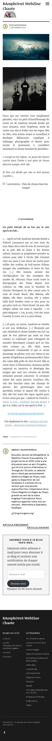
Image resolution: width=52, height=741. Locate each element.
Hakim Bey (31, 664)
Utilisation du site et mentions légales (12, 647)
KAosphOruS (28, 449)
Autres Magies (32, 649)
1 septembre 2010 (17, 27)
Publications (32, 701)
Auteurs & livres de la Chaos (36, 644)
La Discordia (31, 669)
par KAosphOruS (17, 25)
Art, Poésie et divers (35, 638)
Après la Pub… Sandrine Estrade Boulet (25, 401)
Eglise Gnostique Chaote (37, 653)
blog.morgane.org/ (24, 513)
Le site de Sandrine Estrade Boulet (26, 413)
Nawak (29, 685)
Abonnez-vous (18, 583)
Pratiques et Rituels (35, 696)
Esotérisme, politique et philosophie (37, 659)
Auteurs (6, 638)
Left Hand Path (33, 673)
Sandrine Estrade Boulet (24, 436)
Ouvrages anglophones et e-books (37, 691)
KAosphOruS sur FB (4, 732)
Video (28, 705)
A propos (7, 656)
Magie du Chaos (33, 677)
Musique (30, 681)
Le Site (6, 642)
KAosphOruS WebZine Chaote (22, 6)
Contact (6, 652)
